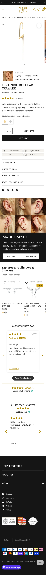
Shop (9, 17)
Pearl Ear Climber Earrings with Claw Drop (32, 306)
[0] (42, 9)
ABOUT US (8, 474)
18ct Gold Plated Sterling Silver (5, 121)
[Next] (27, 65)
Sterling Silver (10, 121)
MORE (5, 483)
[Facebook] (3, 190)
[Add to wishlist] (3, 24)
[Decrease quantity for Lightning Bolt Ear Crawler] (4, 131)
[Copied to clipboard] (17, 190)
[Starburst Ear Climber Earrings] (12, 290)
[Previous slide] (4, 355)
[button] (8, 98)
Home (4, 17)
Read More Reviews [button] (23, 378)
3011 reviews (21, 412)
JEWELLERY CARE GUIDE (12, 182)
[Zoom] (39, 25)
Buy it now (23, 138)
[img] (15, 334)
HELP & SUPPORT (12, 466)
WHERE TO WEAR (9, 169)
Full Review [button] (14, 368)
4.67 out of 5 (29, 388)
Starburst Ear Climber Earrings (12, 304)
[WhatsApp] (13, 190)
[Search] (35, 9)
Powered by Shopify (36, 561)
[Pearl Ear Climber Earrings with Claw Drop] (34, 290)
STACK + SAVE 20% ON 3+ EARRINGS (21, 2)
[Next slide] (42, 355)
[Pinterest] (8, 190)
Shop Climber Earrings (11, 275)
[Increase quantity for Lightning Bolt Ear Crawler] (10, 131)
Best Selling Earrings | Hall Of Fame (24, 17)
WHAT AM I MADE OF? (11, 175)
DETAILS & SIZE (8, 162)
